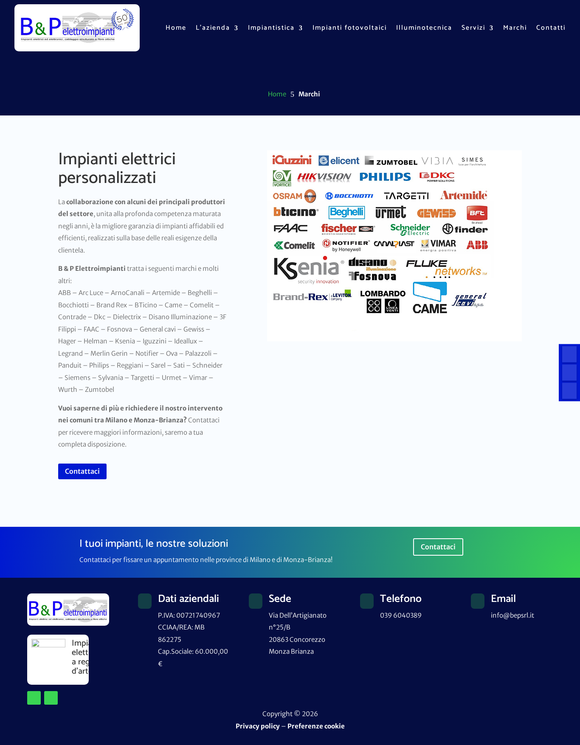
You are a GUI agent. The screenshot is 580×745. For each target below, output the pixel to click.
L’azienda (213, 28)
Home (176, 28)
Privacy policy (258, 726)
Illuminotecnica (424, 28)
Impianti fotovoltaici (350, 28)
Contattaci (82, 471)
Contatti (551, 28)
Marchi (515, 28)
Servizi (473, 28)
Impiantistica (271, 28)
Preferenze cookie (316, 726)
